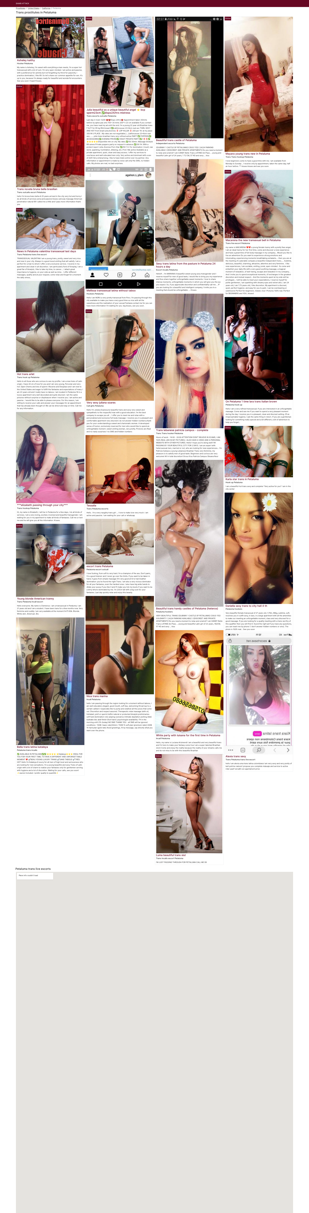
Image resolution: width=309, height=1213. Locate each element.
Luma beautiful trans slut (171, 855)
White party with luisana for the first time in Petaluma (188, 735)
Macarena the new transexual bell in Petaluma (253, 240)
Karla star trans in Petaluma (242, 479)
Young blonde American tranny (35, 598)
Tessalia (91, 505)
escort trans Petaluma (100, 566)
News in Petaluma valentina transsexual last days (46, 251)
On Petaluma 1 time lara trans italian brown (251, 401)
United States (33, 8)
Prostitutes (20, 8)
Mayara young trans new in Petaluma (248, 153)
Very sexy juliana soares (101, 402)
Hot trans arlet (25, 374)
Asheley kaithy (26, 60)
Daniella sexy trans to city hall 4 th (246, 605)
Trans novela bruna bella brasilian (37, 189)
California (46, 8)
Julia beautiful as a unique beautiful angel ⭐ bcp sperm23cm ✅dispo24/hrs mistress (116, 111)
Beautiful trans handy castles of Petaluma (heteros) (187, 608)
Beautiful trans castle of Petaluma (176, 140)
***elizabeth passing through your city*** (42, 505)
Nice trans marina (97, 696)
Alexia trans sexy (236, 756)
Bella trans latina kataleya (32, 746)
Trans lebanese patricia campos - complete (182, 430)
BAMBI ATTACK (22, 3)
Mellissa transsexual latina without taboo (111, 290)
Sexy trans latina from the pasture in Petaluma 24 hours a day (186, 265)
